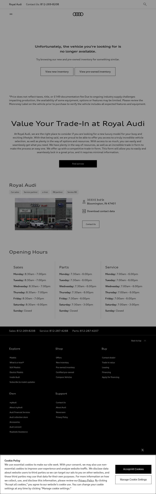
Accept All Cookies (133, 469)
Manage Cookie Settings (133, 479)
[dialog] (78, 474)
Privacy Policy (86, 480)
